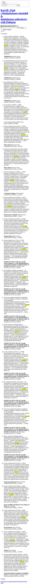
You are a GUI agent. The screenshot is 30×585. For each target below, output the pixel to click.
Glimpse (5, 29)
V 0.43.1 (3, 578)
